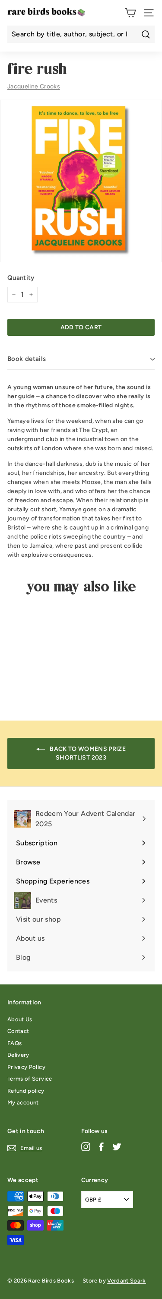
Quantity (21, 278)
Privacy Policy (26, 1067)
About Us (19, 1019)
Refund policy (25, 1091)
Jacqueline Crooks (33, 86)
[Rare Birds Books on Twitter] (116, 1146)
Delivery (18, 1055)
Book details (26, 359)
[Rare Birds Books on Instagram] (85, 1146)
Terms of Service (29, 1078)
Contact (18, 1031)
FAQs (14, 1043)
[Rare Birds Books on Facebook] (101, 1146)
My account (23, 1102)
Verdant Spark (126, 1280)
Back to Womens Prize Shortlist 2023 (87, 753)
